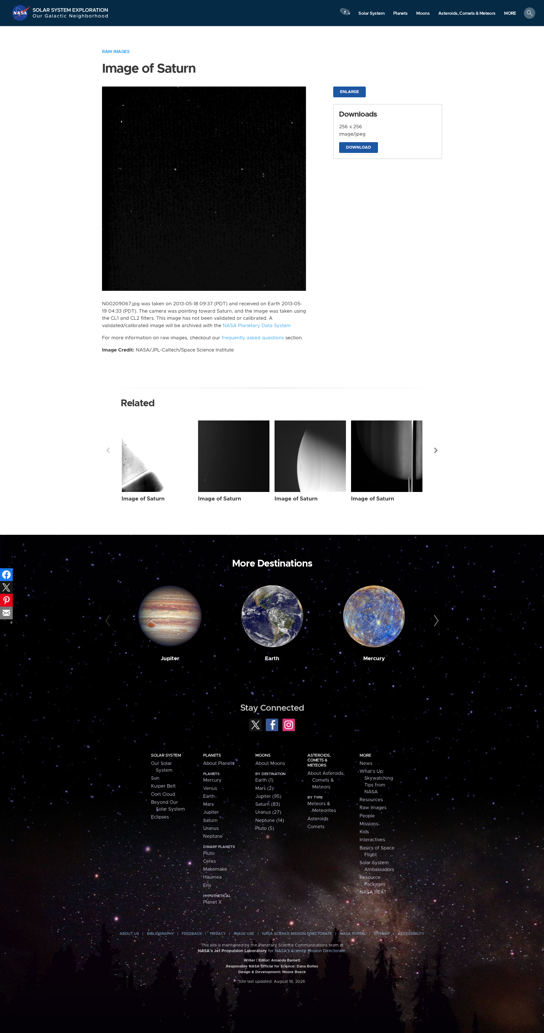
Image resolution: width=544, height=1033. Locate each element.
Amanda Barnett (285, 960)
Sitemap (382, 934)
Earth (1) (264, 780)
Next (436, 450)
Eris (207, 885)
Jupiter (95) (268, 796)
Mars (208, 804)
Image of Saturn (143, 499)
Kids (364, 832)
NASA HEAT (373, 892)
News (366, 763)
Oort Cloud (163, 794)
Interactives (372, 840)
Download (358, 148)
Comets (315, 826)
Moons (262, 755)
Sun (155, 778)
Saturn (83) (267, 804)
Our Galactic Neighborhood (70, 17)
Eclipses (160, 817)
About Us (129, 934)
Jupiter (170, 658)
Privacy (218, 934)
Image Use (244, 934)
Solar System (166, 755)
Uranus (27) (268, 812)
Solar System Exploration (70, 8)
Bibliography (160, 934)
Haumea (212, 877)
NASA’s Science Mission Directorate (310, 951)
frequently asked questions (253, 337)
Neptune (213, 836)
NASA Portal (353, 934)
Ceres (209, 861)
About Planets (218, 763)
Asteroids (317, 819)
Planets (212, 755)
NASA (21, 13)
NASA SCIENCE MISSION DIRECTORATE (297, 934)
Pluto (208, 853)
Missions (369, 824)
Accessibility (411, 934)
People (367, 816)
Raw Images (115, 52)
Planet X (212, 902)
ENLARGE (349, 92)
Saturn (210, 820)
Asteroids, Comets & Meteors (319, 760)
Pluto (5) (264, 828)
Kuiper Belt (163, 786)
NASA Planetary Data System (257, 325)
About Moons (270, 763)
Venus (210, 788)
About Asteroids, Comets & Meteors (326, 780)
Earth (272, 658)
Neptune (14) (269, 820)
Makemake (215, 869)
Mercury (374, 658)
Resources (371, 800)
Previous (108, 450)
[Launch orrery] (345, 14)
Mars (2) (264, 788)
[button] (510, 13)
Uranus (211, 828)
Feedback (192, 934)
